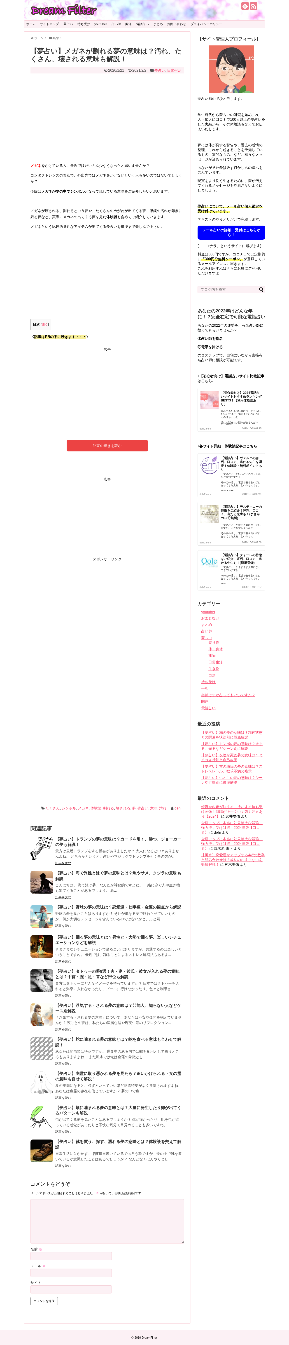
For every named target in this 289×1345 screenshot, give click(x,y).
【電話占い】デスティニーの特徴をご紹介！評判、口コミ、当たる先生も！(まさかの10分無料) (241, 512)
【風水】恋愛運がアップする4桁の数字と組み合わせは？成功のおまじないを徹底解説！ (233, 859)
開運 (128, 24)
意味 (153, 808)
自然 (212, 675)
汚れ (162, 808)
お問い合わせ (176, 24)
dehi (178, 808)
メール (38, 1266)
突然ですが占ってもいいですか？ (228, 695)
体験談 (96, 808)
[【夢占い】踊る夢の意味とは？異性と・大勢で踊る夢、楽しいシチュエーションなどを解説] (41, 946)
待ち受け (83, 24)
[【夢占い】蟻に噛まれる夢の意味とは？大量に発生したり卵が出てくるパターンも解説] (41, 1117)
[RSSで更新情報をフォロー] (253, 6)
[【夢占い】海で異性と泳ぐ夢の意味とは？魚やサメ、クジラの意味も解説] (41, 882)
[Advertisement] (107, 121)
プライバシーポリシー (206, 24)
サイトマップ (49, 24)
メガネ (83, 808)
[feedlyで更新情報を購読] (245, 6)
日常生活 (174, 70)
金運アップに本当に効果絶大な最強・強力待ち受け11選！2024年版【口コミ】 (232, 827)
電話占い (142, 24)
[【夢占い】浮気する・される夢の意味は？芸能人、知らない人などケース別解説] (41, 1014)
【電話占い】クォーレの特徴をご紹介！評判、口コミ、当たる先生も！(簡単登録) (241, 558)
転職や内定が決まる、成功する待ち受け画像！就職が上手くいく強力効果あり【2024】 (232, 811)
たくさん (52, 808)
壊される (123, 808)
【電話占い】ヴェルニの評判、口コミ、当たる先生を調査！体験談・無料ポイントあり (241, 463)
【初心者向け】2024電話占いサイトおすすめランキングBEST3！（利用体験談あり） (241, 398)
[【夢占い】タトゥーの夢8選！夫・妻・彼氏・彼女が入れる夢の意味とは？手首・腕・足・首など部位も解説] (41, 980)
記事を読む (63, 863)
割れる (108, 808)
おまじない (210, 618)
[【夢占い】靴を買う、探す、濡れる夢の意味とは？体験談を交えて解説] (41, 1151)
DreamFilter (149, 1337)
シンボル (69, 808)
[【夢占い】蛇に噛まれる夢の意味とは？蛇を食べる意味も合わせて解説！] (41, 1048)
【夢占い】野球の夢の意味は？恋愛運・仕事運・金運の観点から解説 (118, 907)
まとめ (158, 24)
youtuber (100, 24)
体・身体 (215, 649)
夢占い (68, 24)
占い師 (116, 24)
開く (45, 324)
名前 (36, 1249)
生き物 (213, 669)
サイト (35, 1283)
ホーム (31, 24)
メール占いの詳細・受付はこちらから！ (231, 232)
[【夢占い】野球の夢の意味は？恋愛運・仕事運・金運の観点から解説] (41, 916)
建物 (212, 656)
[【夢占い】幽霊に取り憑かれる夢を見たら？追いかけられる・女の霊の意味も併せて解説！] (41, 1082)
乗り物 (213, 642)
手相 (204, 688)
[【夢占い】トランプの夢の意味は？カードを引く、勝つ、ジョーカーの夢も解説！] (41, 848)
